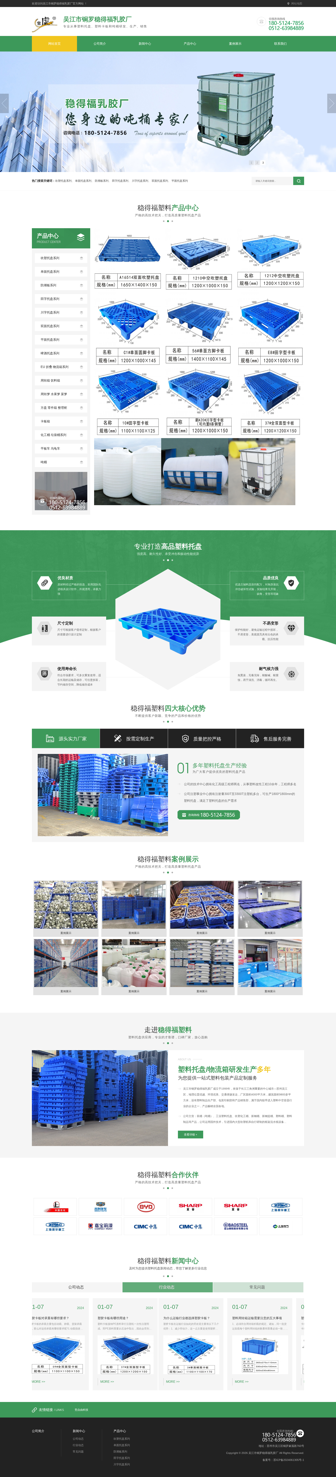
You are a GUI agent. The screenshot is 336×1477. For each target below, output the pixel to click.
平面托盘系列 (180, 180)
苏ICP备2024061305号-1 (288, 1459)
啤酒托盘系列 (50, 353)
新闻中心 (145, 43)
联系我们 (280, 43)
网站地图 (296, 3)
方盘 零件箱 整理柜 (54, 407)
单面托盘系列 (83, 180)
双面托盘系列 (160, 180)
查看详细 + (190, 1134)
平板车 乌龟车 (50, 448)
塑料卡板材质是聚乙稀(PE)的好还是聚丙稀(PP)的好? (73, 1318)
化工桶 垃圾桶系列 (53, 435)
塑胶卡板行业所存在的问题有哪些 (197, 1318)
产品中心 (190, 43)
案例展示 (235, 43)
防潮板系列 (101, 180)
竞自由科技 (81, 1409)
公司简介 (100, 43)
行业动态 (166, 1287)
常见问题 (257, 1287)
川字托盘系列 (140, 180)
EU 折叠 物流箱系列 (54, 367)
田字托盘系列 (120, 180)
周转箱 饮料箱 (50, 380)
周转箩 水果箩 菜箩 (54, 394)
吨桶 (44, 462)
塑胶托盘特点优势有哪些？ (262, 1318)
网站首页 (54, 43)
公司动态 (76, 1287)
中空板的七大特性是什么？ (124, 1318)
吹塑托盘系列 (63, 180)
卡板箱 (45, 421)
